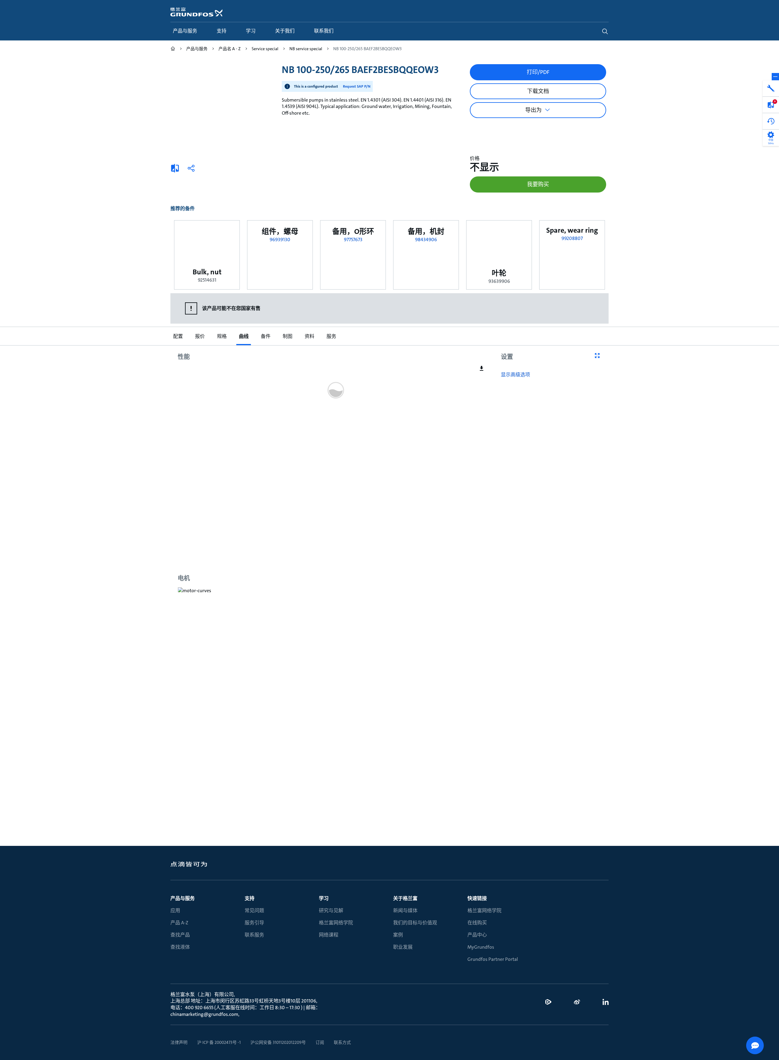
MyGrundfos (480, 947)
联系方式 (342, 1042)
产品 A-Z (179, 922)
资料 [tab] (309, 336)
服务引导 (254, 922)
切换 (775, 76)
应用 (175, 910)
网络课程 (328, 935)
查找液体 (180, 947)
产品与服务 (182, 898)
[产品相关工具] (771, 88)
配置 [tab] (178, 336)
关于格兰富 (405, 898)
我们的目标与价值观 (415, 922)
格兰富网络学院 (336, 922)
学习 (324, 898)
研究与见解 (331, 910)
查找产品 (180, 935)
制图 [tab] (287, 336)
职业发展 (403, 947)
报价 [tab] (199, 336)
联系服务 (254, 935)
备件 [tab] (265, 336)
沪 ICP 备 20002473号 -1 (219, 1042)
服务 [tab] (331, 336)
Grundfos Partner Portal (492, 959)
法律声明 (178, 1042)
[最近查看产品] (771, 121)
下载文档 (538, 91)
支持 (249, 898)
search (605, 31)
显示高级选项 (515, 374)
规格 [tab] (221, 336)
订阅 (320, 1042)
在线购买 (477, 922)
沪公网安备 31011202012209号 (278, 1042)
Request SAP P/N (356, 86)
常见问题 (254, 910)
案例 (398, 935)
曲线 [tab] (243, 336)
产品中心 (477, 935)
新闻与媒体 (405, 910)
